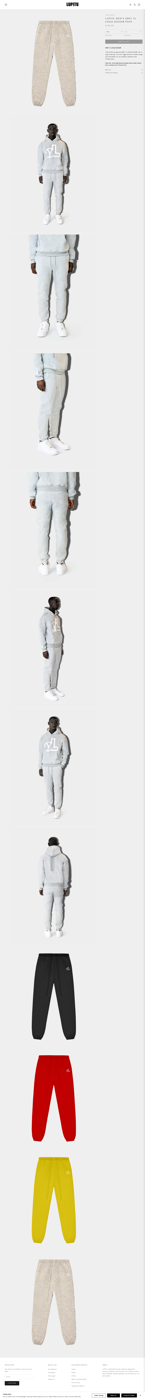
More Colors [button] (108, 35)
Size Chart (127, 35)
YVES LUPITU (110, 15)
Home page (51, 1376)
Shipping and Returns (78, 1386)
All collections (52, 1369)
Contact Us (51, 1379)
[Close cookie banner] (140, 1395)
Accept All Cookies (129, 1395)
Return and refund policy (79, 1379)
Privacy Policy (76, 1382)
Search (74, 1369)
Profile (74, 1376)
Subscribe (12, 1383)
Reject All (113, 1395)
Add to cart (124, 41)
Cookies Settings (98, 1395)
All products (51, 1372)
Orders (74, 1372)
